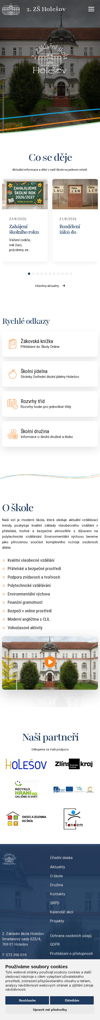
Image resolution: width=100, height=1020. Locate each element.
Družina (56, 885)
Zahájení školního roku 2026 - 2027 (24, 232)
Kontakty (57, 894)
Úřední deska (61, 857)
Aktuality (57, 867)
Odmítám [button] (72, 1000)
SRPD (55, 903)
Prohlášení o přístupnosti (71, 953)
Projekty (57, 921)
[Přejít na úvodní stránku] (14, 9)
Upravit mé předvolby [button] (50, 1009)
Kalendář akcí (61, 912)
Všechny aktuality (47, 286)
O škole (56, 876)
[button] (29, 274)
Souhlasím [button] (27, 1000)
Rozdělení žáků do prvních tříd (72, 232)
